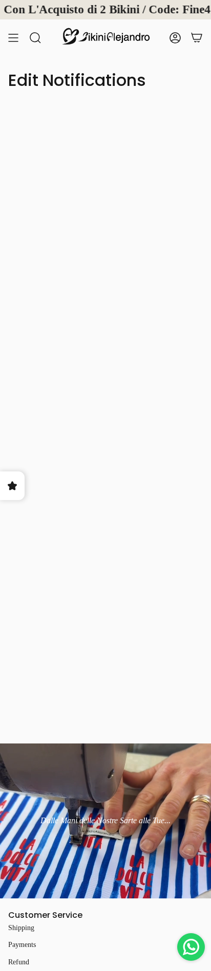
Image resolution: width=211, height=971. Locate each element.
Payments (22, 945)
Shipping (21, 928)
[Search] (35, 37)
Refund (18, 962)
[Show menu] (13, 37)
